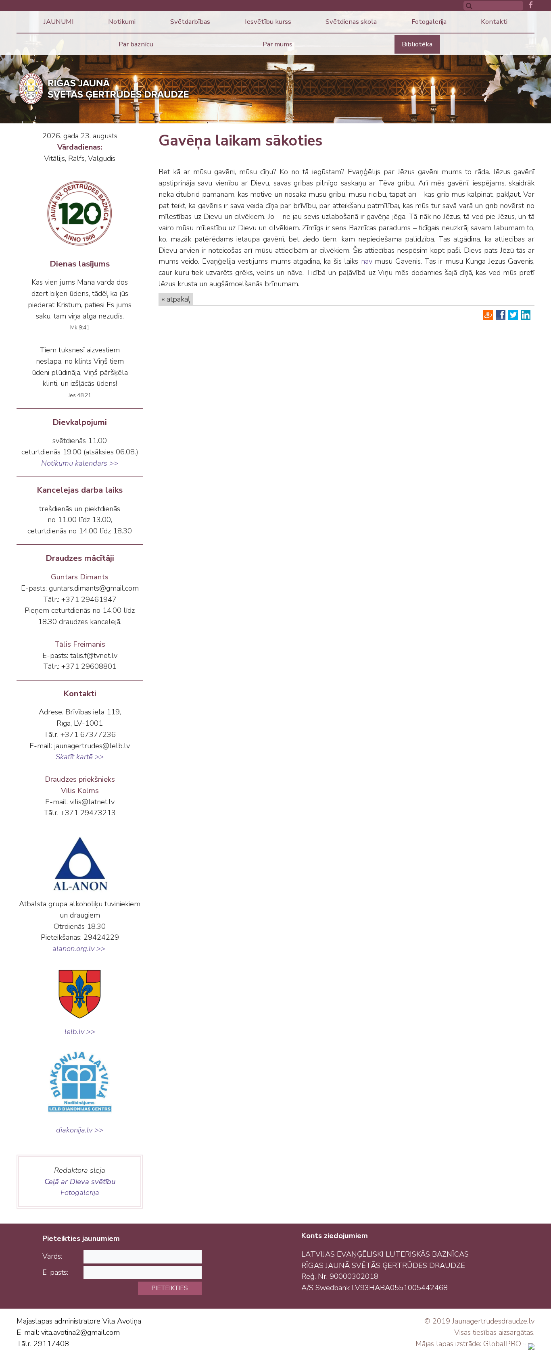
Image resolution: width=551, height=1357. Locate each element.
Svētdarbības (190, 21)
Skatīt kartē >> (80, 756)
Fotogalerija (429, 21)
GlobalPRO (502, 1343)
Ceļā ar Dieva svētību (79, 1181)
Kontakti (494, 21)
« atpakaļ (176, 299)
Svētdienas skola (351, 21)
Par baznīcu (136, 44)
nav (366, 261)
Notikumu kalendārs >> (79, 463)
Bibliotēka (417, 44)
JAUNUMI (59, 21)
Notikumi (122, 21)
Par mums (277, 44)
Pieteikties (169, 1287)
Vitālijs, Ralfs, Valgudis (79, 158)
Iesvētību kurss (268, 21)
